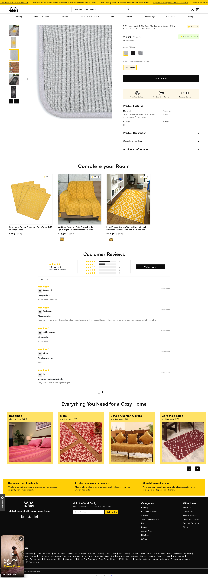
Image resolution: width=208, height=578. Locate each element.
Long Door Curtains (142, 559)
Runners (144, 527)
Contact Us (188, 511)
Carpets (33, 556)
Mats (143, 523)
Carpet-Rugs (146, 531)
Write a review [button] (150, 267)
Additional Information (136, 149)
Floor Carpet (44, 556)
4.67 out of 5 (55, 267)
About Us (187, 507)
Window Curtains (95, 553)
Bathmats (188, 553)
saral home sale (122, 556)
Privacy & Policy (190, 515)
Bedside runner (49, 559)
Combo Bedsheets (44, 553)
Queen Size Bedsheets (87, 559)
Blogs (185, 527)
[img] (104, 286)
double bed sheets (161, 559)
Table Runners (126, 559)
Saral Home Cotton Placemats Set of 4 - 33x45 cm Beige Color (30, 228)
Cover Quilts (72, 553)
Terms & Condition (191, 519)
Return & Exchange (191, 523)
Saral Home (13, 9)
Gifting (144, 539)
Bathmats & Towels (149, 511)
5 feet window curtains (180, 559)
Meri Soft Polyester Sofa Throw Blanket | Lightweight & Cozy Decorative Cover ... (77, 228)
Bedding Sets (59, 553)
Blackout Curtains (147, 556)
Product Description (134, 132)
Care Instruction (132, 140)
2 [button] (102, 392)
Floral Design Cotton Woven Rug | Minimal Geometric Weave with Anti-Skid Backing (126, 228)
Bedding (144, 507)
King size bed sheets (66, 559)
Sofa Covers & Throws (150, 519)
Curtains (144, 515)
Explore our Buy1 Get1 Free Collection (161, 2)
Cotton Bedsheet (26, 553)
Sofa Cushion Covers (156, 553)
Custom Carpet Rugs (77, 556)
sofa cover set (178, 556)
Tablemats (177, 553)
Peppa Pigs (109, 556)
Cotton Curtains (164, 556)
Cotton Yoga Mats (95, 556)
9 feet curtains (33, 562)
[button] (91, 261)
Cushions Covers (138, 553)
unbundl (109, 576)
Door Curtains (111, 553)
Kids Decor (146, 535)
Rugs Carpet (104, 559)
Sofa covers (123, 553)
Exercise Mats (36, 559)
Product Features (133, 105)
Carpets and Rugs (58, 556)
